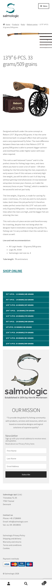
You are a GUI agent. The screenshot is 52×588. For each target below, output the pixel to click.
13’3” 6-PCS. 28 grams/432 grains (20, 338)
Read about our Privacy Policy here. (20, 444)
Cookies (6, 548)
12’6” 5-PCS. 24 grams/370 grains (20, 332)
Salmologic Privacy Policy (14, 535)
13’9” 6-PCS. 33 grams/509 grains (20, 343)
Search (26, 583)
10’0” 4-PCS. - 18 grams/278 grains (20, 310)
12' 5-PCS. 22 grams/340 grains (19, 327)
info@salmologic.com (18, 521)
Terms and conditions (12, 545)
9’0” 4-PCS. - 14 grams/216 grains (20, 300)
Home (8, 24)
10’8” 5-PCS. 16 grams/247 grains (20, 305)
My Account (8, 583)
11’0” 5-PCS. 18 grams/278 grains (20, 316)
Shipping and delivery (12, 538)
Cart (40, 581)
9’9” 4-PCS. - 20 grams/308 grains (20, 321)
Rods (23, 24)
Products (15, 24)
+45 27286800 (15, 518)
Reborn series (32, 24)
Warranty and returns (12, 542)
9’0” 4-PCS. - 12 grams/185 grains (20, 294)
